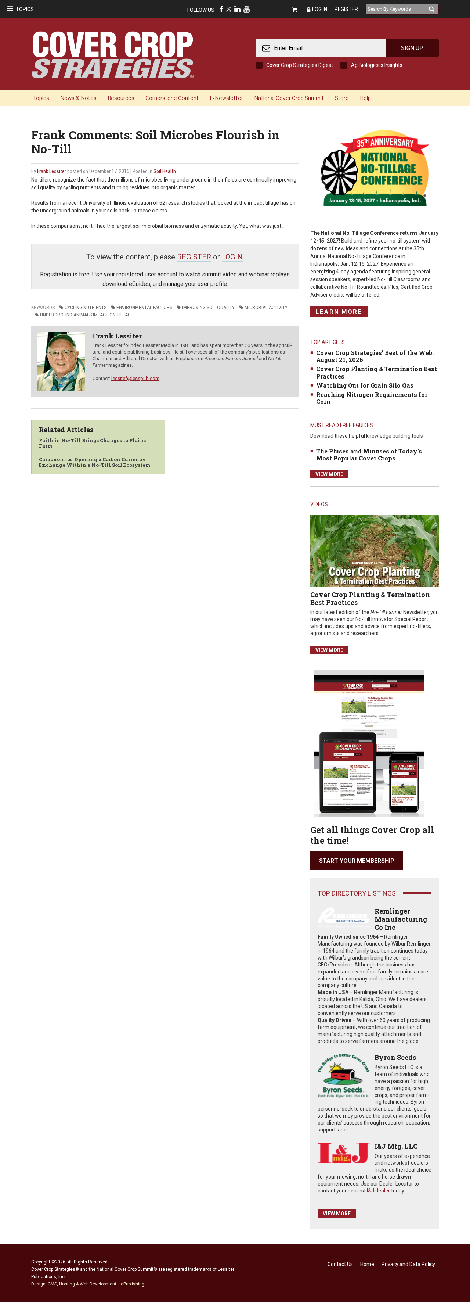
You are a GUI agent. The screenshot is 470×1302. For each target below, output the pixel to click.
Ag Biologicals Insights (376, 65)
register (194, 256)
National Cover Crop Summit (289, 98)
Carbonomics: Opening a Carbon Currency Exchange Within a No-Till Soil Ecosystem (95, 462)
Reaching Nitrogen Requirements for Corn (371, 398)
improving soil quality (208, 307)
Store (342, 98)
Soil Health (164, 171)
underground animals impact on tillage (86, 315)
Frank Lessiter (51, 171)
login (232, 256)
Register (346, 9)
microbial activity (266, 307)
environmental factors (144, 307)
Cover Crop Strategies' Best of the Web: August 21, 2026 (375, 356)
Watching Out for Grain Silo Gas (364, 385)
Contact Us (340, 1264)
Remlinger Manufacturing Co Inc (401, 919)
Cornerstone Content (172, 98)
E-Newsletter (226, 98)
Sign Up (412, 47)
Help (365, 98)
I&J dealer (378, 1191)
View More (329, 474)
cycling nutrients (85, 307)
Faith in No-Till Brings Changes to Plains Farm (92, 443)
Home (367, 1264)
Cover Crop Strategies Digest (299, 65)
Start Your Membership (356, 860)
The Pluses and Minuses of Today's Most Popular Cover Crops (369, 454)
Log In (319, 9)
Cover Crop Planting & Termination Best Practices (376, 372)
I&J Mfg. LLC (396, 1146)
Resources (121, 98)
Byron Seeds (395, 1057)
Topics (25, 9)
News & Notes (78, 98)
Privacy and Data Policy (408, 1264)
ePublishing (132, 1284)
